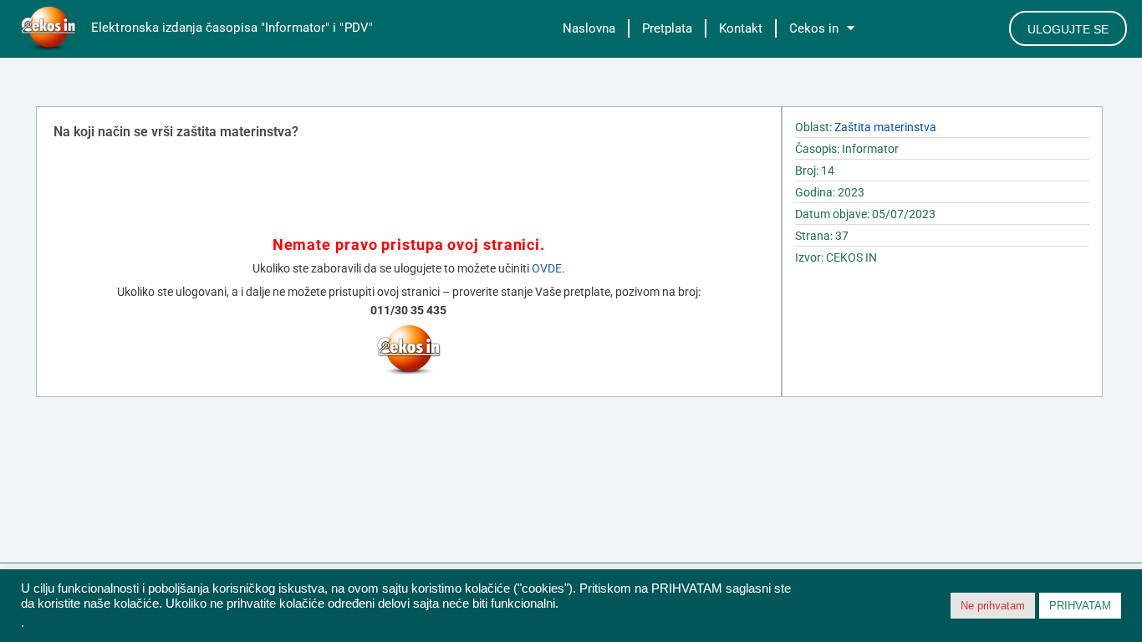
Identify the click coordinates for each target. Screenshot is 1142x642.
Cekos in (814, 28)
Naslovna (589, 28)
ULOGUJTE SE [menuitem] (1068, 29)
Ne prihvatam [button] (993, 605)
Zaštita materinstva (885, 127)
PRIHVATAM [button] (1080, 605)
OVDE (547, 268)
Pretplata (667, 28)
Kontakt (740, 28)
